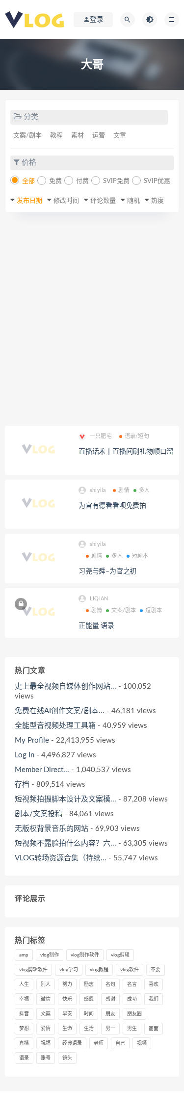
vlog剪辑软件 (33, 969)
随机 (133, 201)
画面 (153, 1028)
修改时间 (66, 201)
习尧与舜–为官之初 (107, 571)
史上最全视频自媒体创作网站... (65, 686)
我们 (153, 999)
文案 (46, 1013)
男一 (110, 1028)
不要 (155, 969)
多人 (144, 490)
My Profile (32, 740)
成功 (132, 999)
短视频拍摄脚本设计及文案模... (65, 799)
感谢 (110, 999)
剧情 (123, 490)
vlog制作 (49, 955)
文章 (119, 135)
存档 (22, 784)
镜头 (67, 1058)
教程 (56, 135)
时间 (89, 1013)
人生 (24, 984)
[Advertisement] (92, 319)
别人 (46, 984)
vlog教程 (99, 969)
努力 (67, 984)
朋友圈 (134, 1013)
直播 (24, 1043)
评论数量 (103, 201)
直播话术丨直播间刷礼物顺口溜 (126, 451)
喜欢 (153, 984)
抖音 (24, 1013)
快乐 (67, 999)
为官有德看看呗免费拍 (112, 505)
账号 (46, 1058)
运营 (98, 135)
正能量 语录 (96, 625)
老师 (99, 1043)
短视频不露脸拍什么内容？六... (65, 843)
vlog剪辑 (120, 955)
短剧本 (140, 556)
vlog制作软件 (85, 955)
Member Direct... (42, 770)
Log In (24, 755)
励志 (89, 984)
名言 (132, 984)
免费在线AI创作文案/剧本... (60, 711)
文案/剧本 (27, 135)
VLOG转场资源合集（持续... (60, 858)
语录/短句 (137, 436)
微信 (46, 999)
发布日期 (29, 201)
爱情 (46, 1028)
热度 (157, 201)
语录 (24, 1058)
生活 (89, 1028)
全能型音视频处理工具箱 (55, 725)
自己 (120, 1043)
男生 (132, 1028)
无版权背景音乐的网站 (51, 828)
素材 (77, 135)
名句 (110, 984)
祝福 (46, 1043)
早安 (67, 1013)
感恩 (89, 999)
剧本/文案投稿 (38, 814)
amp (23, 955)
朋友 (110, 1013)
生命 (67, 1028)
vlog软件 (129, 969)
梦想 (24, 1028)
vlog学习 (68, 969)
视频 (142, 1043)
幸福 (24, 999)
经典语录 (72, 1043)
